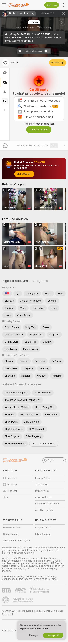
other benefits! (45, 123)
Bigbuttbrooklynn (15, 281)
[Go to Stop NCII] (23, 600)
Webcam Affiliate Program (16, 540)
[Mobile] (17, 293)
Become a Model (12, 527)
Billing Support (43, 534)
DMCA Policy (42, 491)
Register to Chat (39, 129)
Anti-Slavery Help (44, 510)
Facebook (12, 478)
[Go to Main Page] (21, 5)
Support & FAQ (43, 527)
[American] (7, 293)
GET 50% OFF (24, 174)
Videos (47, 13)
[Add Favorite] (5, 62)
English (51, 460)
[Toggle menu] (4, 5)
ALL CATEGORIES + (44, 443)
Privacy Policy (42, 478)
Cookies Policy (43, 497)
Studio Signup (10, 534)
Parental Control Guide (47, 503)
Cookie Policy (40, 628)
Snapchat (12, 491)
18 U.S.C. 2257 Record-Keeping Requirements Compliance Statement (32, 612)
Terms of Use (42, 484)
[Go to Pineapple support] (6, 599)
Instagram (12, 484)
